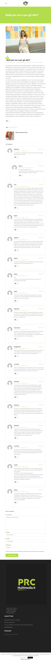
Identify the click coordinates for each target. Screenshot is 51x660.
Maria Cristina (12, 62)
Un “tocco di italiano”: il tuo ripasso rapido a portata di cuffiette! (18, 624)
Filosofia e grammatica (9, 622)
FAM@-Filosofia (22, 62)
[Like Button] (7, 121)
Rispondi (40, 149)
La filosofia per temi (30, 62)
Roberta (16, 149)
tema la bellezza (13, 127)
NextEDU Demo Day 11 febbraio (12, 620)
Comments (40, 62)
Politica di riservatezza (25, 659)
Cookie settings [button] (22, 657)
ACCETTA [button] (30, 657)
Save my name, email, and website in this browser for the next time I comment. (25, 551)
